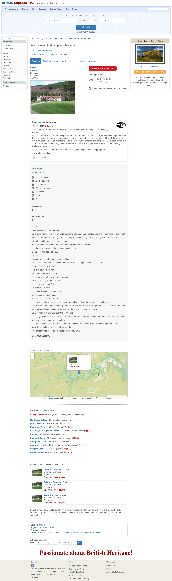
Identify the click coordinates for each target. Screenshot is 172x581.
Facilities (47, 61)
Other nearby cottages (90, 61)
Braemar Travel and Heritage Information (50, 55)
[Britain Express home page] (14, 3)
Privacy (109, 568)
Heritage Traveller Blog (78, 565)
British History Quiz (76, 568)
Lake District (53, 533)
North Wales (76, 533)
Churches (6, 60)
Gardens (6, 66)
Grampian (68, 38)
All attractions (8, 46)
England (34, 527)
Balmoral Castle (37, 438)
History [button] (25, 9)
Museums (6, 75)
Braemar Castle (37, 434)
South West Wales (92, 533)
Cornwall (42, 533)
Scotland (58, 38)
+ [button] (33, 354)
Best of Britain (71, 9)
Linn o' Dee (35, 423)
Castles (5, 57)
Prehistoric (7, 78)
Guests (84, 20)
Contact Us (110, 565)
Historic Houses (9, 69)
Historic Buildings (9, 72)
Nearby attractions (69, 61)
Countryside (7, 63)
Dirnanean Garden (38, 452)
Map (56, 61)
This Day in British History (79, 578)
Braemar (79, 38)
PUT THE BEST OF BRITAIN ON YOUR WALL (150, 72)
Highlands (65, 533)
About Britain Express (115, 572)
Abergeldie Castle (38, 442)
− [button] (33, 357)
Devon (33, 533)
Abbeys (5, 53)
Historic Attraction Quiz (78, 572)
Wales (52, 527)
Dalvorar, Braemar (52, 482)
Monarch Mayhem (76, 575)
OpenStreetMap (117, 396)
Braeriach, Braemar (53, 469)
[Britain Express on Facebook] (32, 565)
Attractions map (9, 49)
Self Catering (7, 86)
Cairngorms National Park (42, 445)
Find (32, 543)
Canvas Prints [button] (56, 9)
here (63, 320)
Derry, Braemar (51, 495)
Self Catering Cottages (42, 38)
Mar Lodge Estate (38, 420)
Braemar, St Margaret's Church (44, 431)
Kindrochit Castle (38, 427)
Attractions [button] (13, 9)
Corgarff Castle (37, 449)
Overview (36, 61)
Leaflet (109, 396)
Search (86, 27)
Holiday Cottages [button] (39, 9)
